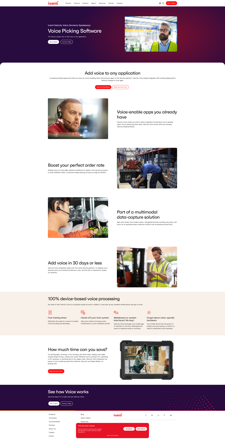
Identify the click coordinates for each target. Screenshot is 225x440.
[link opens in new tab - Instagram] (158, 415)
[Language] (160, 3)
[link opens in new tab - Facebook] (164, 415)
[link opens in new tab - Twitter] (146, 415)
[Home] (53, 3)
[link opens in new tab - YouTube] (171, 415)
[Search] (163, 3)
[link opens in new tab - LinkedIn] (152, 415)
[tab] (68, 3)
